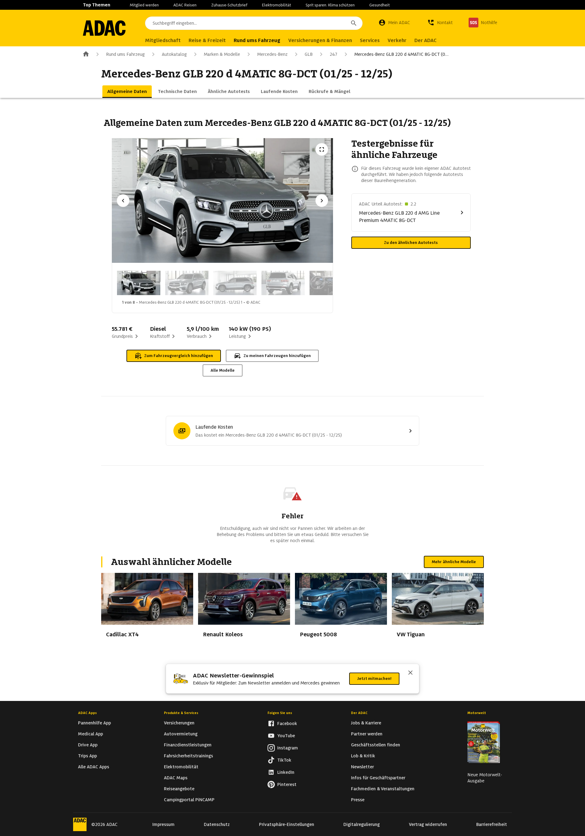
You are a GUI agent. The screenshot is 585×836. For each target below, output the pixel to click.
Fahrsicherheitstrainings (188, 756)
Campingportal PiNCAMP (189, 799)
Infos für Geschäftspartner (378, 778)
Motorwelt (476, 713)
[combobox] (254, 23)
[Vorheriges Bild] (123, 200)
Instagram (287, 748)
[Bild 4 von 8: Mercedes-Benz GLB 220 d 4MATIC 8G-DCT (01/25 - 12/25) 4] (283, 283)
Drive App (88, 745)
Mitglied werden (144, 5)
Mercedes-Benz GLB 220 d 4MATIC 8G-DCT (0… (401, 54)
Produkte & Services (181, 713)
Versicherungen (179, 723)
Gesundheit (379, 5)
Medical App (90, 734)
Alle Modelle (223, 370)
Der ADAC (359, 713)
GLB (309, 54)
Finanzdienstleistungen (187, 745)
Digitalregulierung (361, 824)
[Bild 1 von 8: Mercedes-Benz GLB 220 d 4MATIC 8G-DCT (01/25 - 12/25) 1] (138, 283)
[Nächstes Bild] (321, 200)
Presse (357, 799)
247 (333, 54)
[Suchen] (353, 23)
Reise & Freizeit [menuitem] (207, 40)
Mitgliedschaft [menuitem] (163, 40)
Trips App (87, 756)
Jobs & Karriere (366, 723)
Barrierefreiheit (491, 824)
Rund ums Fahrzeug (125, 54)
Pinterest (286, 784)
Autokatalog (174, 54)
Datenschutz (217, 824)
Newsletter (362, 767)
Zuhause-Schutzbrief (229, 5)
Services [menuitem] (370, 40)
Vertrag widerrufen (428, 824)
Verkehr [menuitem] (397, 40)
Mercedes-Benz (272, 54)
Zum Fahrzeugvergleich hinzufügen (178, 355)
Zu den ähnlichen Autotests (411, 242)
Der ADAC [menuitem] (425, 40)
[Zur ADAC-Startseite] (104, 28)
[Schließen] (410, 673)
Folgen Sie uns (280, 713)
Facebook (287, 723)
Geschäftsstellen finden (375, 745)
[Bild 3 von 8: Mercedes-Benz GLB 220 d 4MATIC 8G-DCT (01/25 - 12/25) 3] (235, 283)
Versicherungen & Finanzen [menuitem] (320, 40)
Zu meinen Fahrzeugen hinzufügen (277, 355)
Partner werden (366, 734)
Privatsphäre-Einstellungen (286, 824)
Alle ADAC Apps (93, 767)
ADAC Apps (87, 713)
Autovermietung (180, 734)
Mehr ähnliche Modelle (454, 561)
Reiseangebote (179, 788)
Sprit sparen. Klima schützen (330, 5)
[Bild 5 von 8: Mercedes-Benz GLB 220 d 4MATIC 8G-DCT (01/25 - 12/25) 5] (331, 283)
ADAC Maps (175, 778)
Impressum (163, 824)
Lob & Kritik (363, 756)
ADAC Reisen (185, 5)
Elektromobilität (276, 5)
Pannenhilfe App (94, 723)
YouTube (286, 735)
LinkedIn (285, 772)
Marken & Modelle (222, 54)
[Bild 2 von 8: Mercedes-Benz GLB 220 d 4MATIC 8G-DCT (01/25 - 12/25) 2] (186, 283)
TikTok (284, 760)
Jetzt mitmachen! (374, 678)
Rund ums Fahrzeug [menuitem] (257, 40)
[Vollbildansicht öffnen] (321, 149)
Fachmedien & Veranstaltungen (382, 788)
